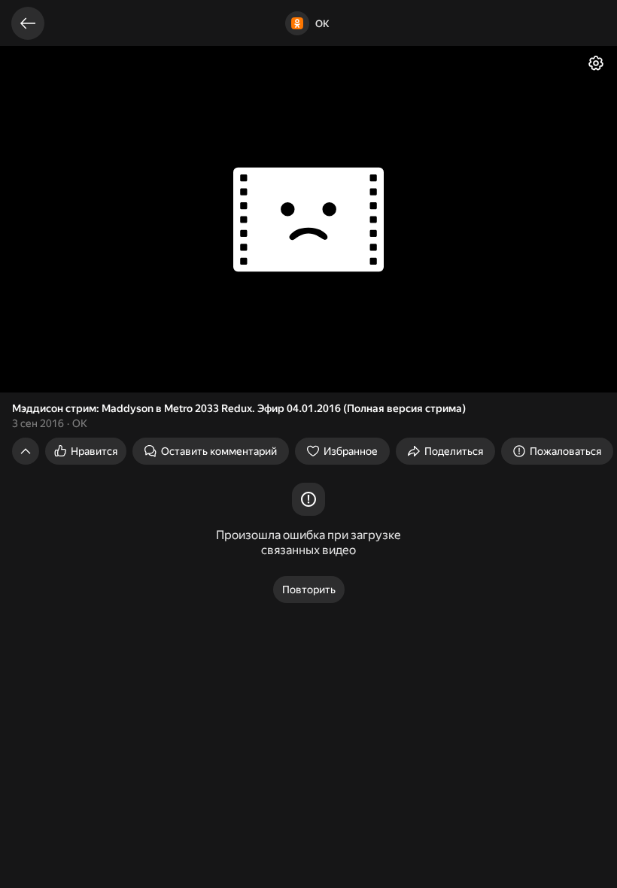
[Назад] (27, 23)
